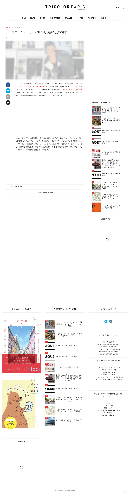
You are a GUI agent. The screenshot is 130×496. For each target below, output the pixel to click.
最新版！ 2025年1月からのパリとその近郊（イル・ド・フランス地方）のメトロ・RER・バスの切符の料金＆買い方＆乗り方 (111, 164)
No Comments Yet (16, 187)
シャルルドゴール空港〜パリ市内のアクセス (69, 421)
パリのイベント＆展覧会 (108, 375)
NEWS (32, 18)
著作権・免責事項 (108, 415)
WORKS (92, 18)
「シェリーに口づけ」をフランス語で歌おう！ (111, 207)
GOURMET (55, 18)
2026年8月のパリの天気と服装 (111, 132)
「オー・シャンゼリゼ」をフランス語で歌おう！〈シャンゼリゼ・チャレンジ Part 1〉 (111, 185)
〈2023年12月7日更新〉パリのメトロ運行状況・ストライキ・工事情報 (111, 196)
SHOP (43, 18)
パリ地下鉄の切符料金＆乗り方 (108, 344)
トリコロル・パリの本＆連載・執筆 (108, 410)
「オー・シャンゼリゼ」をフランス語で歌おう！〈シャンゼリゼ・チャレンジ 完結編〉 (111, 110)
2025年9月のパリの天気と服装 (111, 175)
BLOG (103, 18)
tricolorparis (11, 37)
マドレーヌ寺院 (21, 84)
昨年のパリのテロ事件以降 (72, 90)
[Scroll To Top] (125, 491)
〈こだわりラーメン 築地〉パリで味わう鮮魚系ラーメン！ (111, 121)
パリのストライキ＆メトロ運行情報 (108, 349)
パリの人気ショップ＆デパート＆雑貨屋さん (108, 377)
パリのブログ (108, 413)
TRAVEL (68, 18)
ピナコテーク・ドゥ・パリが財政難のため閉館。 (37, 32)
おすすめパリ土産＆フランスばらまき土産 (108, 380)
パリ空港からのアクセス (108, 347)
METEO (80, 18)
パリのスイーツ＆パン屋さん (108, 370)
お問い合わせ (108, 408)
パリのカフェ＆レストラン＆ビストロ (108, 367)
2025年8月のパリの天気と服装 (111, 142)
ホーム (108, 403)
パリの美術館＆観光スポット (108, 372)
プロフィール (108, 405)
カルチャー (8, 27)
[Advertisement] (50, 117)
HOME (24, 18)
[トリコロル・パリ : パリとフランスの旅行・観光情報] (65, 7)
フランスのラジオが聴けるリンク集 (111, 153)
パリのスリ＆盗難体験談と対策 (108, 354)
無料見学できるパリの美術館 (108, 352)
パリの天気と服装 (108, 342)
